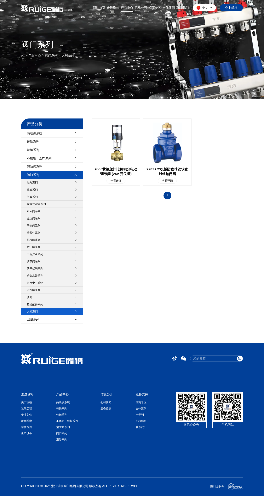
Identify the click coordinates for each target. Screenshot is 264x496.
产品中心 (127, 7)
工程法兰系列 (35, 254)
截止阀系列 (33, 247)
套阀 (29, 297)
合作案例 (169, 7)
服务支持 (142, 394)
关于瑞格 (26, 402)
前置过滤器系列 (36, 204)
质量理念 (26, 420)
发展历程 (26, 408)
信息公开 (141, 7)
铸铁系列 (33, 141)
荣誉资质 (26, 427)
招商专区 (155, 7)
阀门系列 (51, 55)
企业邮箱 (231, 7)
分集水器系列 (35, 275)
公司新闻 (105, 402)
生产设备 (26, 433)
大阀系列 (68, 55)
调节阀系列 (33, 261)
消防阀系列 (34, 166)
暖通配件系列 (35, 304)
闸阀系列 (32, 196)
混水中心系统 (35, 282)
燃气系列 (32, 182)
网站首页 (99, 7)
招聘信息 (141, 420)
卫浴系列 (33, 319)
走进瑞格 (113, 7)
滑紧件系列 (33, 232)
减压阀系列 (33, 218)
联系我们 (182, 7)
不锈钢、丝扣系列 (39, 158)
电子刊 (140, 414)
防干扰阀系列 (35, 268)
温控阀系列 (33, 290)
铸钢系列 (33, 150)
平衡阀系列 (33, 225)
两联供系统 (34, 133)
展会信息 (105, 408)
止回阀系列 (33, 211)
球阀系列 (32, 189)
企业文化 (26, 414)
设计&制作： (219, 486)
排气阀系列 (33, 239)
